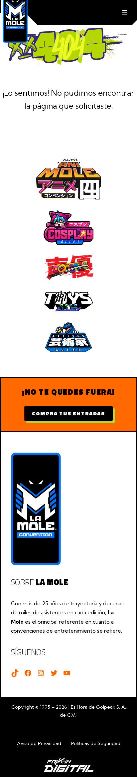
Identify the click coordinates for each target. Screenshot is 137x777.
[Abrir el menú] (124, 12)
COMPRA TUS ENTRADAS (68, 413)
